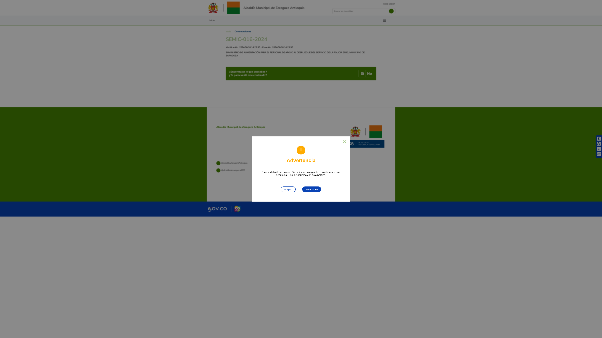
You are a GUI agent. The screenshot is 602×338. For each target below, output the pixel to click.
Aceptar (288, 189)
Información (312, 189)
